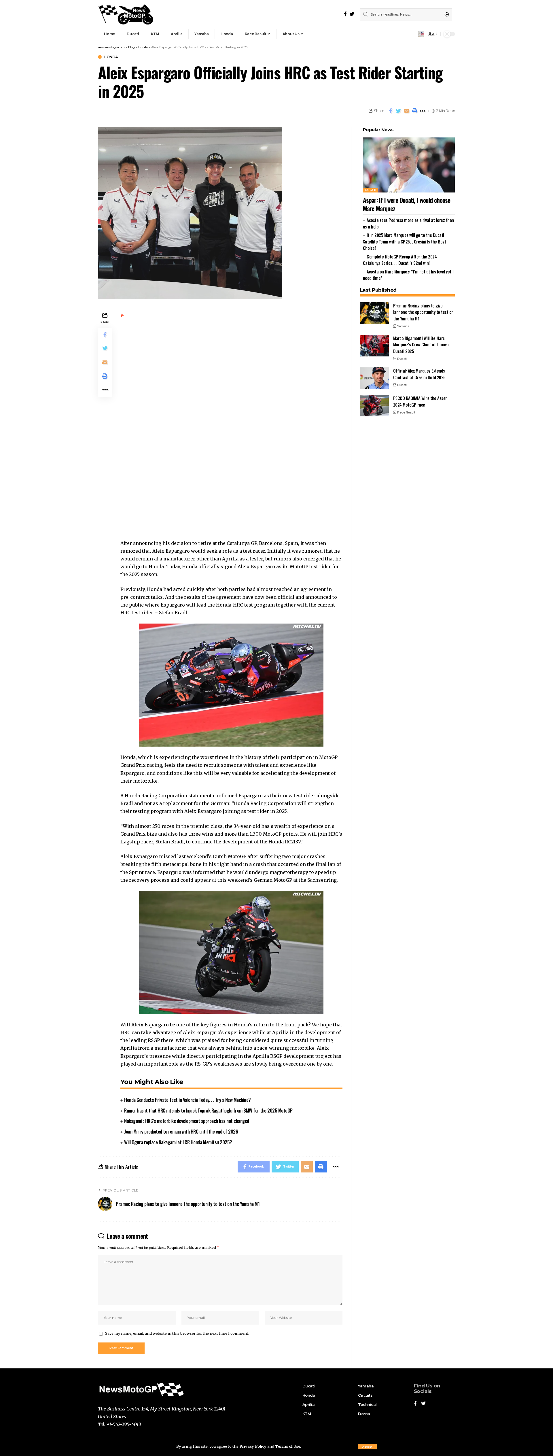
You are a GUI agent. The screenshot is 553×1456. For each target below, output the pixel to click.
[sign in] (413, 34)
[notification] (421, 34)
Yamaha (403, 326)
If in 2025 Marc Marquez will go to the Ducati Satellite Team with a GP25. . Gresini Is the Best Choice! (404, 241)
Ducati (370, 190)
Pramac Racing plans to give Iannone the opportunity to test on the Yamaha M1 (423, 312)
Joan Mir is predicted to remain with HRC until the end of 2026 (181, 1131)
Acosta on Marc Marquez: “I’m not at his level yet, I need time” (408, 274)
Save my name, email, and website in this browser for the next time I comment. (177, 1333)
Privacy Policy (252, 1446)
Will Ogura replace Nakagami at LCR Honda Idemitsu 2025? (178, 1142)
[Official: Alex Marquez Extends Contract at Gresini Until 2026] (374, 378)
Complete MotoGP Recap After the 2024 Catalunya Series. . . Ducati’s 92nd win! (400, 259)
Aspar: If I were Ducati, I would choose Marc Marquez (406, 204)
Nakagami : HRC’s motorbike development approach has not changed (186, 1120)
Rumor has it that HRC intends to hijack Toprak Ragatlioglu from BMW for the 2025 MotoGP (208, 1110)
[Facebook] (345, 14)
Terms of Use (287, 1446)
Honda (111, 57)
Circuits (365, 1395)
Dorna (364, 1413)
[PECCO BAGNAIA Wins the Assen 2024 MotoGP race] (374, 405)
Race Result (406, 412)
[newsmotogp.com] (126, 14)
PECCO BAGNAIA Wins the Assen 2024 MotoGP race (420, 401)
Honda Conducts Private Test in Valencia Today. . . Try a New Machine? (187, 1099)
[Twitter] (352, 14)
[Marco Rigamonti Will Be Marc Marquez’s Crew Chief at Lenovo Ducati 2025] (374, 345)
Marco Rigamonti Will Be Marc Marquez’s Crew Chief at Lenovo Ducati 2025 (421, 344)
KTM (306, 1413)
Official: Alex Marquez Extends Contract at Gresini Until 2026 (419, 373)
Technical (367, 1404)
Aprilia (307, 1404)
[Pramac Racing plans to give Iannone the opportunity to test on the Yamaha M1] (374, 313)
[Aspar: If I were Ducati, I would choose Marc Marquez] (409, 164)
